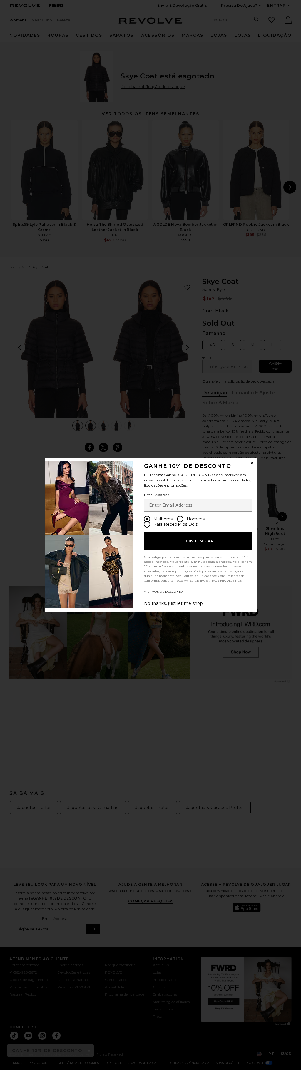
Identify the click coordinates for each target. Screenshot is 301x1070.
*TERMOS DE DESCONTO (163, 592)
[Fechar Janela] (252, 463)
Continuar (198, 541)
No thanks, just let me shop (173, 603)
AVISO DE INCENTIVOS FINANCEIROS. (213, 580)
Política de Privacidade (199, 576)
